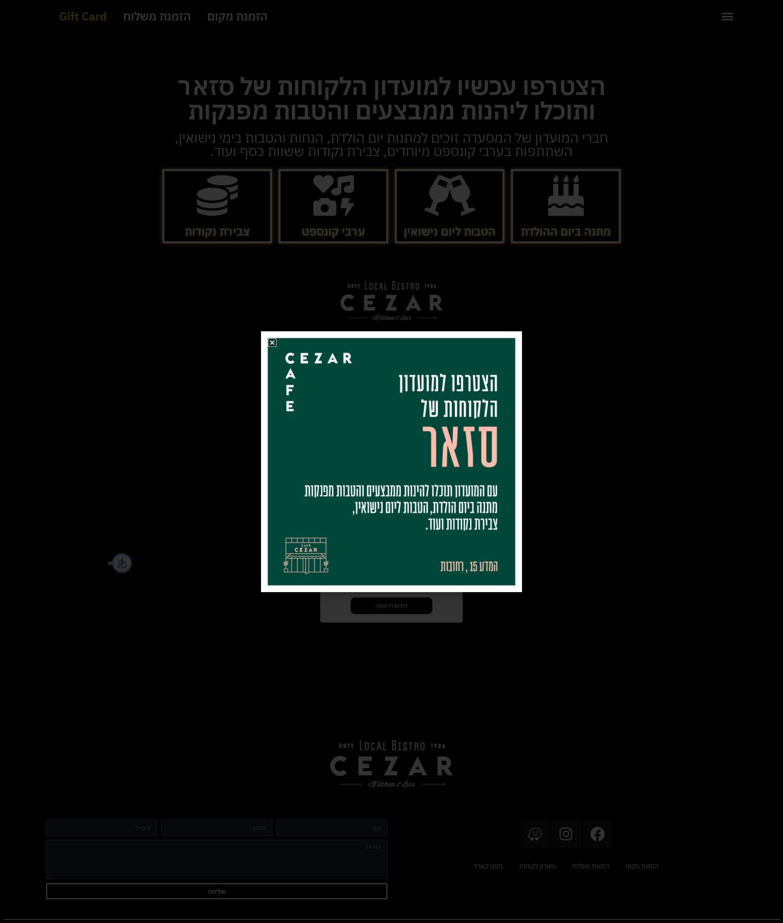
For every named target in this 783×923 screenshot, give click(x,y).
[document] (391, 461)
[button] (272, 342)
